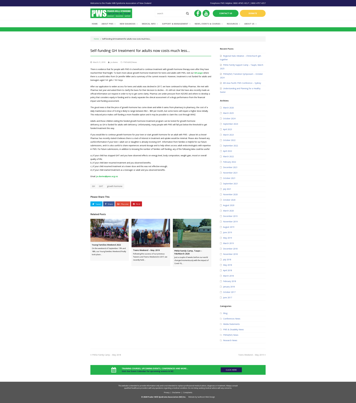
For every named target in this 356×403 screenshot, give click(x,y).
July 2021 (227, 189)
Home (96, 39)
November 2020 (230, 194)
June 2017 (227, 297)
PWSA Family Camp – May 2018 (106, 354)
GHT (101, 186)
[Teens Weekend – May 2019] (151, 233)
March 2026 (228, 107)
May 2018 (227, 265)
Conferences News (231, 318)
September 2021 (230, 183)
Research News (230, 340)
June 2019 (227, 232)
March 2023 (228, 134)
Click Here (231, 370)
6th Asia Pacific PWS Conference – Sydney (242, 83)
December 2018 (230, 248)
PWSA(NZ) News (130, 62)
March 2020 (228, 210)
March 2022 (228, 156)
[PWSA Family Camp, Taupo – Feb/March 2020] (192, 233)
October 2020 (229, 200)
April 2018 (227, 270)
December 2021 (230, 167)
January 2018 (229, 286)
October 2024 (229, 118)
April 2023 (227, 129)
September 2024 (230, 124)
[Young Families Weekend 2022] (109, 230)
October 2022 (229, 140)
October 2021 (229, 178)
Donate (253, 13)
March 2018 (228, 275)
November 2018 (230, 254)
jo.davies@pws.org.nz (107, 176)
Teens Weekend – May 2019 (146, 250)
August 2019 (228, 227)
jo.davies (114, 62)
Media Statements (231, 324)
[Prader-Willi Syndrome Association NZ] (111, 13)
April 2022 (227, 151)
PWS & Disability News (233, 329)
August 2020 (228, 205)
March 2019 (228, 243)
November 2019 (230, 221)
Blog (225, 313)
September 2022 (230, 145)
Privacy (167, 392)
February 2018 (229, 281)
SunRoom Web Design (206, 397)
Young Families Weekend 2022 (106, 244)
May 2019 (227, 237)
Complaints (187, 392)
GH (93, 186)
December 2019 (230, 216)
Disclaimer (176, 392)
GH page (198, 73)
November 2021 (230, 172)
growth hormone (114, 186)
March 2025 (228, 113)
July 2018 (227, 259)
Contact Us (225, 13)
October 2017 (229, 292)
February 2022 (229, 162)
